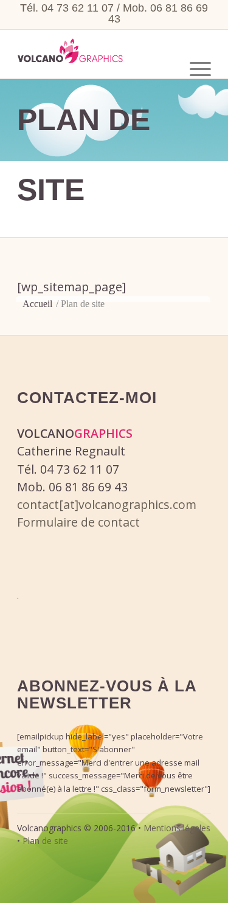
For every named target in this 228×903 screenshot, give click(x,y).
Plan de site (45, 840)
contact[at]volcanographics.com (106, 504)
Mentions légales (176, 828)
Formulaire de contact (78, 522)
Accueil (37, 303)
